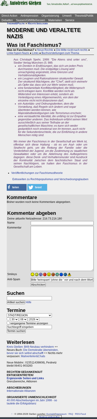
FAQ (71, 414)
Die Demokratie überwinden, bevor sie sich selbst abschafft (32, 351)
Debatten (7, 20)
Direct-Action (9, 15)
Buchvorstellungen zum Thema (60, 53)
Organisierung (50, 15)
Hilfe (28, 302)
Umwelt (67, 15)
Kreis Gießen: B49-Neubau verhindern (30, 346)
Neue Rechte (45, 50)
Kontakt (50, 414)
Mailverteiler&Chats (33, 356)
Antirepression (29, 15)
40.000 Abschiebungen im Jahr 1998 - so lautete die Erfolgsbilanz (32, 402)
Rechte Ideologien (38, 23)
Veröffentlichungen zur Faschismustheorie (37, 173)
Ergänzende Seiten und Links (25, 378)
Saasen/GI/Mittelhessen (30, 20)
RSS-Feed (80, 414)
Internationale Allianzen (21, 390)
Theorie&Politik (84, 15)
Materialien (55, 20)
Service (69, 20)
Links (35, 53)
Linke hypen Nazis (18, 53)
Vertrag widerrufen (49, 417)
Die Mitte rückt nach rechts (72, 50)
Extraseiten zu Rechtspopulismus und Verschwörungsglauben (50, 179)
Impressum (61, 414)
